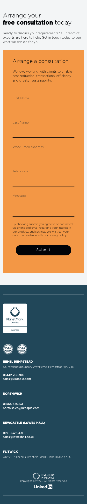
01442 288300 (13, 375)
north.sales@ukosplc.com (21, 408)
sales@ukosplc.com (17, 379)
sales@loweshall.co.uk (18, 437)
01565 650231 (13, 404)
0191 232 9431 (13, 433)
